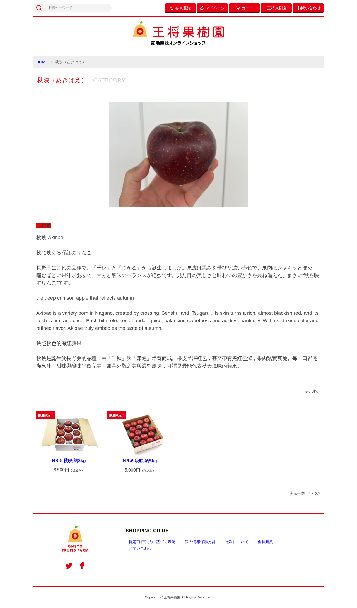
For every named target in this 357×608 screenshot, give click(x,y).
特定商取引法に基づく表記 (152, 542)
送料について (237, 542)
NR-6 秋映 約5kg (140, 460)
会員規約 (265, 542)
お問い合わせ (140, 548)
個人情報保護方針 (200, 542)
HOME (42, 62)
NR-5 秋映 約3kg (69, 460)
